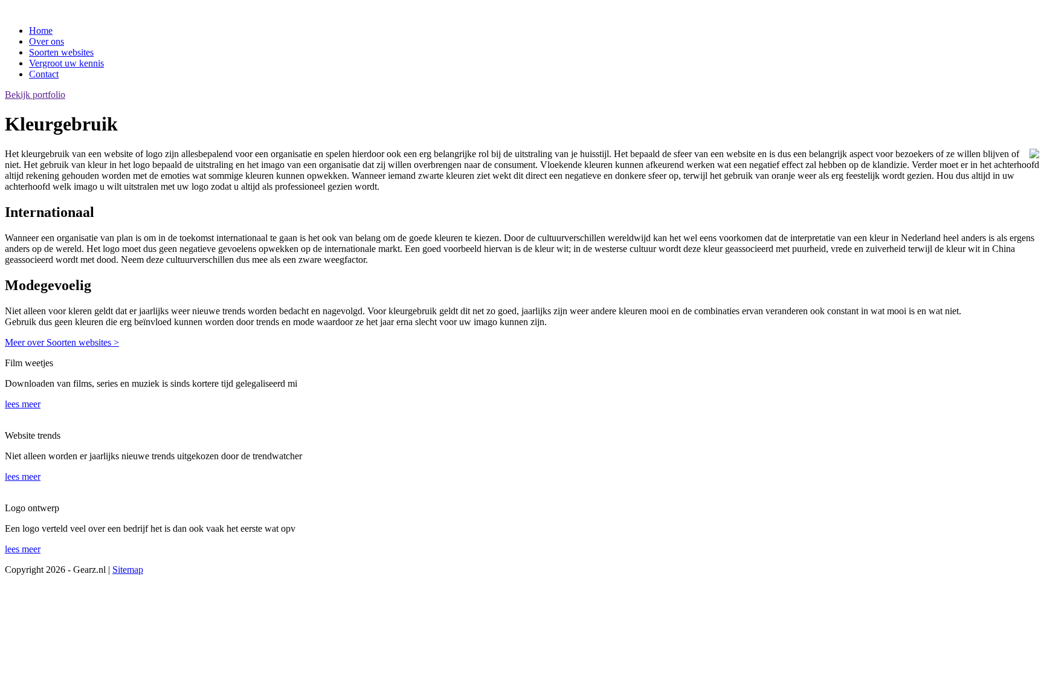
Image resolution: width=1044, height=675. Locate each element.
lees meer (22, 404)
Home (41, 30)
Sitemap (127, 569)
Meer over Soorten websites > (62, 342)
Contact (44, 74)
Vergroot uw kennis (66, 63)
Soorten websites (61, 52)
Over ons (46, 41)
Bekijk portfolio (35, 94)
